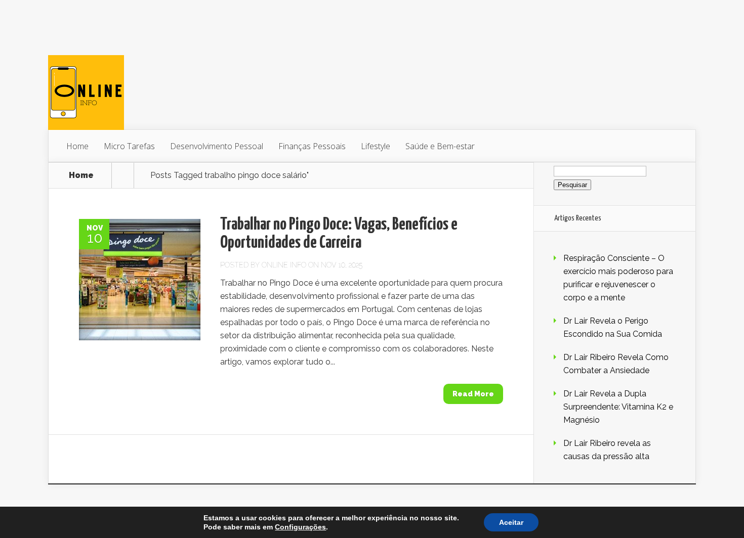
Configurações (300, 527)
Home (77, 146)
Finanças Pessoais (312, 146)
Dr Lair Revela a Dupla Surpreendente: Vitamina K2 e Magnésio (618, 407)
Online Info (284, 265)
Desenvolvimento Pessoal (216, 146)
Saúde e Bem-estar (440, 146)
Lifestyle (375, 146)
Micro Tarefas (129, 146)
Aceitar (511, 522)
